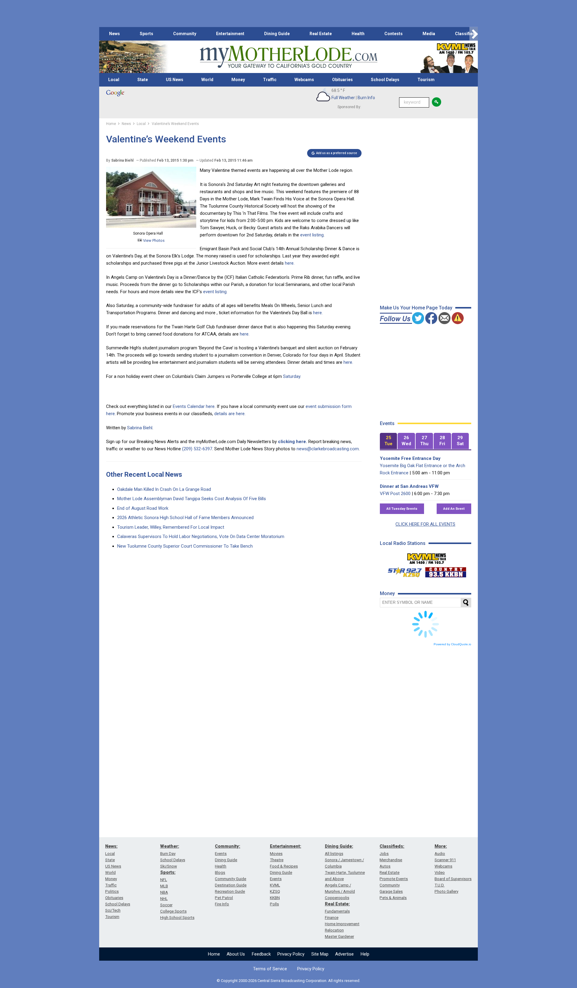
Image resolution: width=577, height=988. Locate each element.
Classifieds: (392, 846)
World (207, 79)
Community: (227, 846)
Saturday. (292, 376)
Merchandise (391, 860)
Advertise (344, 954)
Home (214, 954)
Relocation (334, 930)
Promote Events (394, 879)
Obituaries (342, 79)
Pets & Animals (393, 897)
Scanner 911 (445, 860)
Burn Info (366, 97)
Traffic (269, 79)
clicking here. (292, 441)
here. (290, 263)
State (142, 79)
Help (365, 954)
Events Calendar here (194, 406)
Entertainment (230, 33)
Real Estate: (337, 904)
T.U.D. (439, 885)
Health (358, 33)
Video (440, 872)
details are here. (230, 413)
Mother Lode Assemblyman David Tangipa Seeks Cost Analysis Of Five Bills (191, 498)
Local (113, 79)
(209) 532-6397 (197, 448)
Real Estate (321, 33)
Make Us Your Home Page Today (416, 308)
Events (221, 853)
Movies (276, 853)
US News (174, 79)
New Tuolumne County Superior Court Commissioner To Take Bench (185, 546)
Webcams (304, 79)
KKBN (275, 897)
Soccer (166, 905)
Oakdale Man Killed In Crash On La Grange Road (164, 489)
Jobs (384, 853)
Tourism (426, 79)
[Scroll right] (473, 34)
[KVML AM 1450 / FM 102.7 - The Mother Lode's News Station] (426, 557)
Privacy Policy (290, 954)
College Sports (173, 911)
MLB (164, 886)
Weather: (169, 846)
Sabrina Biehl (139, 427)
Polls (274, 904)
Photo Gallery (446, 891)
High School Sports (177, 917)
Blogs (220, 872)
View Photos (153, 240)
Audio (440, 853)
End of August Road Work (142, 508)
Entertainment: (285, 846)
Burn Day (168, 853)
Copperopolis (337, 897)
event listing (312, 235)
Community (184, 33)
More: (441, 846)
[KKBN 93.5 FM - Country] (445, 570)
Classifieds (466, 33)
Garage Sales (391, 891)
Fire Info (222, 904)
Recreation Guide (230, 891)
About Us (236, 954)
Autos (385, 866)
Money (238, 79)
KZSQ (275, 891)
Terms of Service (270, 968)
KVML (275, 885)
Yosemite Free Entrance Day (410, 458)
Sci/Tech (113, 910)
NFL (163, 879)
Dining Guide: (339, 846)
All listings (334, 853)
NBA (164, 892)
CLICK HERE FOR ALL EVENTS (425, 524)
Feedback (261, 954)
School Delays (385, 79)
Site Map (319, 954)
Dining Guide (277, 33)
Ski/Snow (168, 866)
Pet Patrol (224, 897)
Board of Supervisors (453, 879)
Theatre (276, 860)
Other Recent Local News (144, 474)
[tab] (388, 441)
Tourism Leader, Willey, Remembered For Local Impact (170, 527)
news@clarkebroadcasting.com (328, 448)
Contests (393, 33)
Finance (331, 917)
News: (111, 846)
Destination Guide (230, 885)
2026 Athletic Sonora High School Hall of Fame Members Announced (185, 517)
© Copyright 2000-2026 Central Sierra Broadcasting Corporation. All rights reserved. (288, 980)
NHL (164, 898)
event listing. (215, 291)
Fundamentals (337, 911)
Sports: (168, 872)
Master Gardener (339, 936)
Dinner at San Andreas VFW (409, 486)
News (114, 33)
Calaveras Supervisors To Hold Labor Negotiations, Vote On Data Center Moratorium (200, 536)
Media (429, 33)
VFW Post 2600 (395, 493)
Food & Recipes (284, 866)
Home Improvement (342, 924)
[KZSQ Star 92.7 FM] (402, 570)
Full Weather (343, 97)
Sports (146, 33)
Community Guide (230, 879)
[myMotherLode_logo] (288, 56)
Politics (112, 891)
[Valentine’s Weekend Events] (151, 226)
